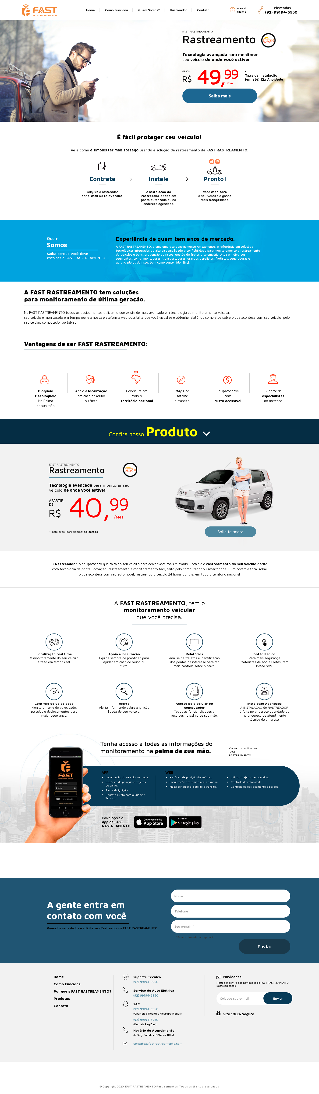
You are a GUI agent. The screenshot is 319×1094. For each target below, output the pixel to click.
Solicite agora (230, 531)
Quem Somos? (149, 10)
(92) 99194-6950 (145, 982)
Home (90, 10)
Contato (203, 10)
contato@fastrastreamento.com (157, 1043)
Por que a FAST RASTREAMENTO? (82, 991)
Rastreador (178, 10)
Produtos (62, 999)
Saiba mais (220, 95)
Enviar (278, 998)
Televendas (281, 10)
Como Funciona (116, 10)
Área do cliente (242, 10)
